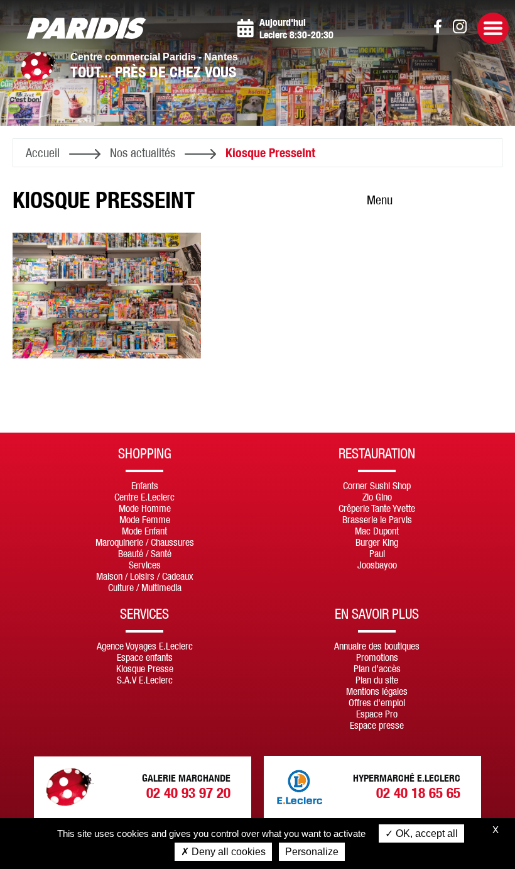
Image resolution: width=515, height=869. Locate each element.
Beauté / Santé (144, 553)
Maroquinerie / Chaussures (144, 542)
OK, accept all (425, 833)
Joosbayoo (377, 564)
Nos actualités (142, 152)
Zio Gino (377, 496)
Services (145, 564)
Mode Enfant (144, 530)
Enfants (144, 485)
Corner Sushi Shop (377, 485)
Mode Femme (144, 519)
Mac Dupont (377, 530)
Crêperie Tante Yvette (377, 508)
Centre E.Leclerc (144, 496)
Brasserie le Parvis (377, 519)
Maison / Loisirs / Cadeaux (144, 576)
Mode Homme (145, 508)
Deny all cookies (227, 851)
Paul (377, 553)
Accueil (43, 152)
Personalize (312, 851)
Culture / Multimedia (145, 587)
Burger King (376, 542)
